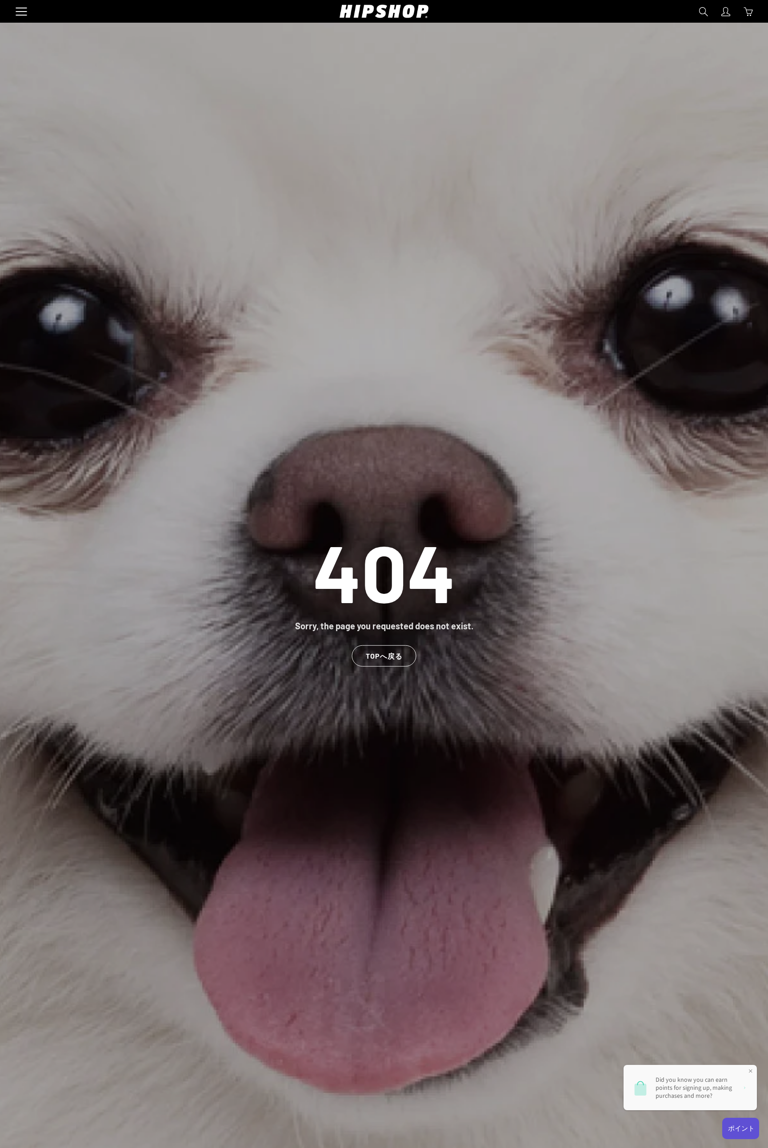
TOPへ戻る (384, 656)
